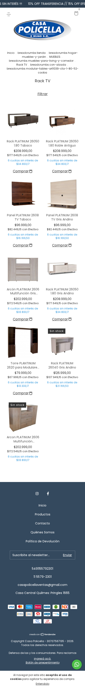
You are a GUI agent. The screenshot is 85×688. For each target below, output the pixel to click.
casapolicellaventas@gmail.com (42, 585)
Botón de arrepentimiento (43, 662)
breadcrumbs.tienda (32, 53)
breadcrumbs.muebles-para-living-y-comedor (41, 61)
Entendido (42, 684)
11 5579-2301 (43, 576)
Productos (42, 514)
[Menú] (9, 13)
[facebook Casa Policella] (48, 494)
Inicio (10, 53)
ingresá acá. (42, 658)
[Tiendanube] (42, 634)
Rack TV (21, 64)
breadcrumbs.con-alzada (48, 64)
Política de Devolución (43, 541)
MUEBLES (54, 57)
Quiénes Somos (42, 532)
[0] (75, 13)
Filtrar (42, 93)
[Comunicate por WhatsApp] (77, 664)
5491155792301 (42, 568)
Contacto (42, 523)
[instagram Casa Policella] (37, 494)
